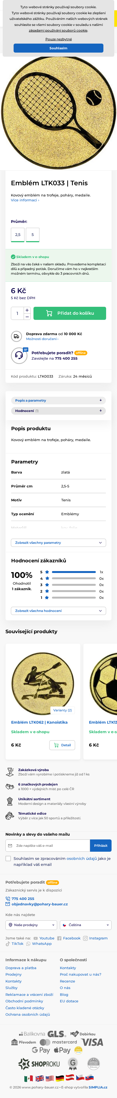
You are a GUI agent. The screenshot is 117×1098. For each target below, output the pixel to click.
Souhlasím (58, 48)
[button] (58, 543)
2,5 (17, 234)
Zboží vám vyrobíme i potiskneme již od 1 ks (54, 774)
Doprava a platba (20, 968)
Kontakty (13, 981)
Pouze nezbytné (58, 39)
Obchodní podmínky (24, 1001)
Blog (64, 994)
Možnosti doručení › (42, 339)
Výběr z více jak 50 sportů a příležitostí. (49, 818)
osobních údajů (82, 858)
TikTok (17, 943)
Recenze (67, 981)
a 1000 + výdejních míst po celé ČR (46, 789)
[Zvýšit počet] (27, 310)
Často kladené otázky (24, 1008)
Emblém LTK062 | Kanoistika (39, 722)
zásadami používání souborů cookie (58, 30)
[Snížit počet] (27, 316)
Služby (11, 987)
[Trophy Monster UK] (40, 1078)
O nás (65, 987)
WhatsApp (42, 943)
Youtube (46, 938)
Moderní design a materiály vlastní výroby (52, 804)
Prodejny (13, 974)
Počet (17, 313)
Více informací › (25, 200)
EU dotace (69, 1001)
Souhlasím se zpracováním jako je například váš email (62, 861)
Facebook (72, 938)
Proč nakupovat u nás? (80, 974)
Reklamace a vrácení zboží (29, 994)
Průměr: (19, 221)
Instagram (98, 938)
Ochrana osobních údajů (27, 1014)
